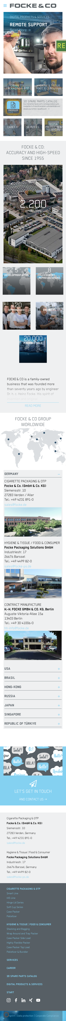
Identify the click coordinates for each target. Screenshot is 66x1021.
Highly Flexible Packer (18, 942)
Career (11, 968)
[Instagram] (9, 1001)
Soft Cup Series (15, 907)
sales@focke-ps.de (17, 566)
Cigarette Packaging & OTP (23, 889)
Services (12, 960)
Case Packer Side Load (18, 938)
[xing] (31, 1001)
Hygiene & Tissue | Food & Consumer (29, 924)
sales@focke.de (15, 505)
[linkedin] (23, 1001)
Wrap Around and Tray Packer (22, 933)
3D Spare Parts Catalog (22, 976)
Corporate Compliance (47, 1015)
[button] (6, 1014)
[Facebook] (16, 1001)
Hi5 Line (11, 898)
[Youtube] (38, 1001)
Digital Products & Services (25, 984)
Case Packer (13, 911)
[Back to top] (58, 1013)
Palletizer (12, 916)
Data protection (25, 1015)
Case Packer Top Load (18, 947)
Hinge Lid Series (15, 902)
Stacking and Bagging (18, 929)
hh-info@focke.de (16, 628)
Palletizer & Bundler (17, 952)
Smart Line (12, 893)
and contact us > (33, 799)
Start (10, 992)
